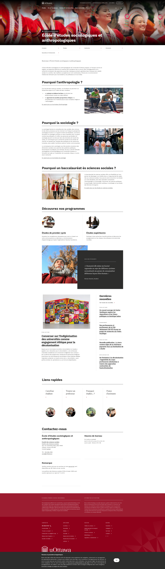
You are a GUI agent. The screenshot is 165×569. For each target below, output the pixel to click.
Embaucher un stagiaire (49, 533)
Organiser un (90, 537)
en (116, 8)
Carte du (88, 532)
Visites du (88, 525)
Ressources (47, 536)
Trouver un (46, 531)
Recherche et (69, 538)
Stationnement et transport (90, 529)
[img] (47, 3)
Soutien (46, 538)
